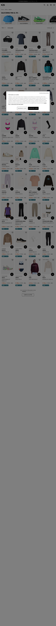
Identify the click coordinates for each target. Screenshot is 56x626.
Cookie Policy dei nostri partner (17, 104)
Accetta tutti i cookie (33, 108)
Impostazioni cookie (22, 108)
